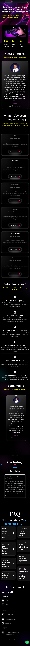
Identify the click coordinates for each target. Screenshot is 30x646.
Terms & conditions (11, 643)
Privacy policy (20, 643)
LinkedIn (5, 592)
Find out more (13, 152)
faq (6, 604)
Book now (7, 1)
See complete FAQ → (16, 521)
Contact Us (8, 623)
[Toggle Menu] (2, 1)
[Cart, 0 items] (27, 2)
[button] (2, 423)
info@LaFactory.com (11, 619)
